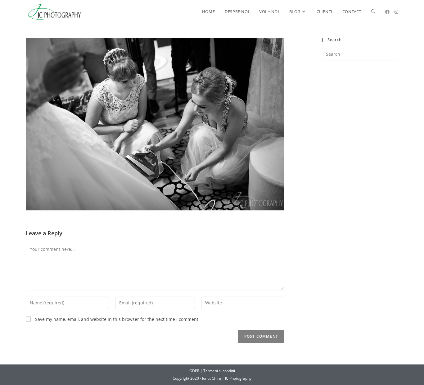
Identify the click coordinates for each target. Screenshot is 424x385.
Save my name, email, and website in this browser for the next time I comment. (117, 319)
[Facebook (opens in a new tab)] (387, 12)
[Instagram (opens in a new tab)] (396, 12)
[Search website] (373, 11)
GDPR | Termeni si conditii (212, 370)
